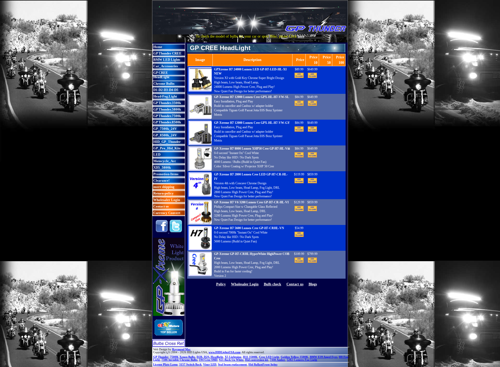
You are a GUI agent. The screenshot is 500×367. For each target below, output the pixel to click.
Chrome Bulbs (163, 83)
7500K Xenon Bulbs (182, 357)
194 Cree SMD (208, 359)
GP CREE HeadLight (161, 75)
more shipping (163, 187)
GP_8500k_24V (165, 135)
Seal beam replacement (232, 364)
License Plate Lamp (165, 364)
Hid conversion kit (256, 359)
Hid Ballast (255, 364)
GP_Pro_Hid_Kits (166, 148)
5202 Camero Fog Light (302, 359)
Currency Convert (166, 213)
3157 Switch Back (190, 364)
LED (156, 154)
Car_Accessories (165, 66)
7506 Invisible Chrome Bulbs (179, 359)
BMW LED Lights (166, 60)
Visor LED (209, 364)
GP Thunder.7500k (167, 116)
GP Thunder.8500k (167, 122)
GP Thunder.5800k (167, 109)
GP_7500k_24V (165, 129)
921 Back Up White (231, 359)
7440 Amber (277, 359)
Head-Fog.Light (165, 96)
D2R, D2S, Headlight (210, 357)
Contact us (161, 206)
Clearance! (161, 180)
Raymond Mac (181, 349)
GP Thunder (160, 357)
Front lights (269, 364)
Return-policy (163, 193)
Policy (221, 284)
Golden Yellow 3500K (294, 357)
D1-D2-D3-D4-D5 (165, 90)
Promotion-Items (165, 174)
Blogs (313, 284)
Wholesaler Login (166, 200)
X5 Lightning (233, 357)
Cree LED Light (269, 357)
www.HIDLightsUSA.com (224, 352)
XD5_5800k (162, 167)
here (301, 36)
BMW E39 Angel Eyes (323, 357)
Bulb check (272, 284)
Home (157, 47)
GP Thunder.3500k (167, 103)
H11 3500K (250, 357)
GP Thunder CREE (167, 53)
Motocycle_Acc (164, 161)
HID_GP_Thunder (167, 142)
